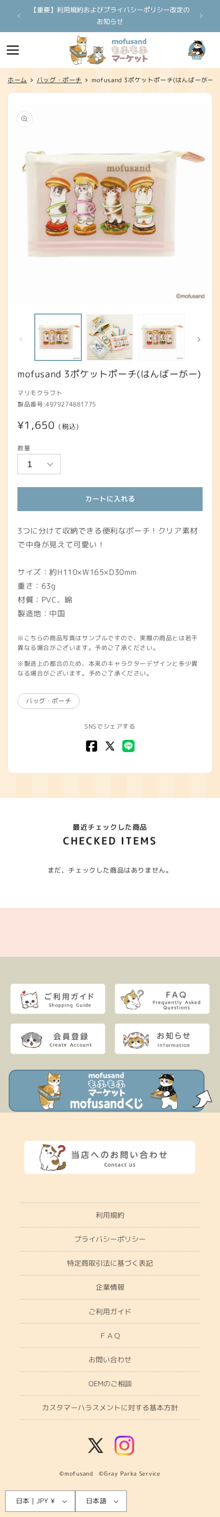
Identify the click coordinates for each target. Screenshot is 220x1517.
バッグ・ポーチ (48, 700)
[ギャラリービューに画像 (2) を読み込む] (109, 337)
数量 (23, 448)
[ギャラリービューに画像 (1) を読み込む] (58, 337)
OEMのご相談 (110, 1383)
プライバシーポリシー (110, 1239)
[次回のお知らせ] (201, 16)
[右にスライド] (199, 339)
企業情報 (110, 1287)
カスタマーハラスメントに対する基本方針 (110, 1407)
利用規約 (110, 1215)
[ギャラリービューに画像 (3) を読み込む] (161, 337)
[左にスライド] (21, 339)
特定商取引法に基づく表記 (110, 1263)
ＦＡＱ (110, 1335)
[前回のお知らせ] (19, 16)
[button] (13, 50)
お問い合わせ (110, 1359)
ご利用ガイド (110, 1311)
